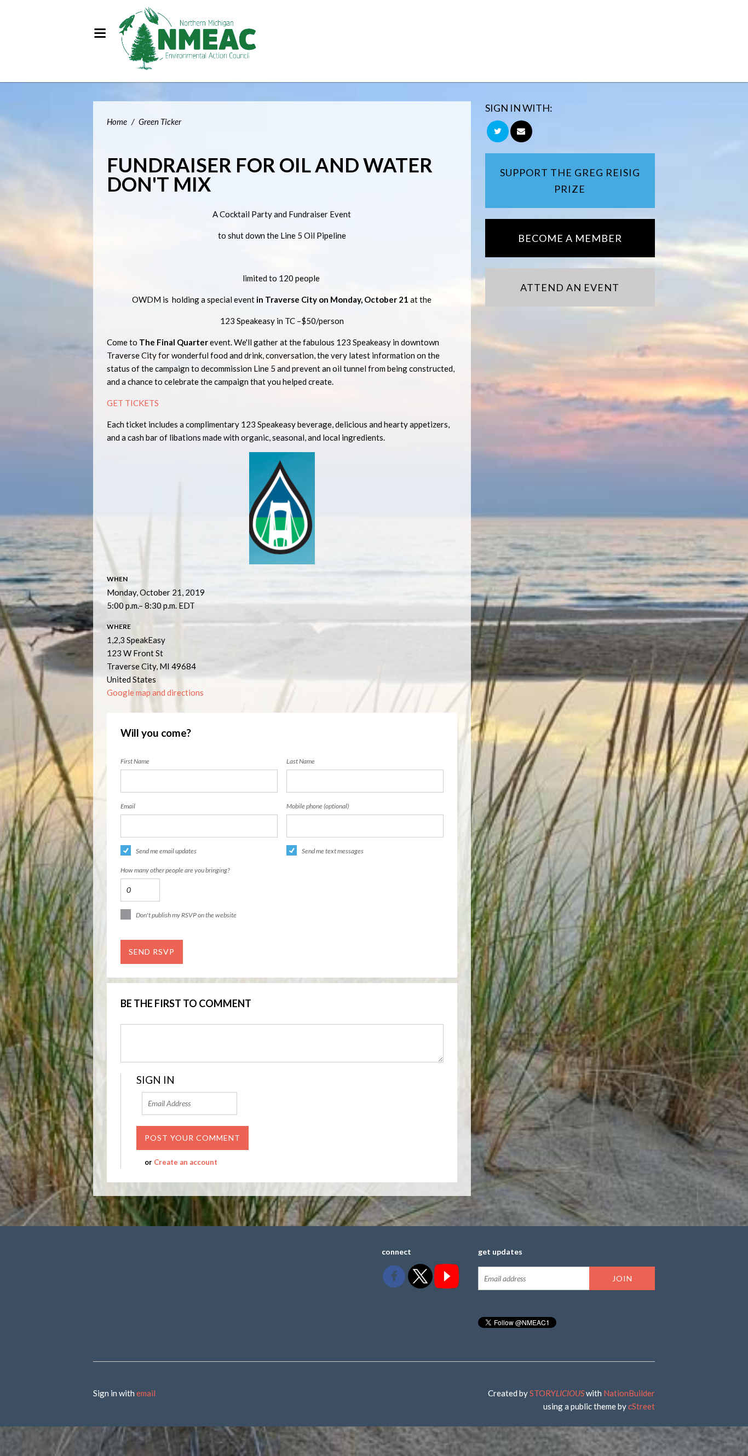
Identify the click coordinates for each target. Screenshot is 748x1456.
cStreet (641, 1406)
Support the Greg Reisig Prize (570, 180)
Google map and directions (155, 692)
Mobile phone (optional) (317, 806)
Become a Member (570, 238)
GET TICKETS (133, 403)
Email (127, 806)
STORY (557, 1393)
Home (117, 121)
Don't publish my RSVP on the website (186, 915)
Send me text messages (333, 851)
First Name (134, 761)
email (146, 1393)
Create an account (185, 1162)
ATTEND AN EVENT (569, 287)
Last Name (300, 761)
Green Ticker (160, 121)
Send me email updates (166, 851)
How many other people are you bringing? (174, 870)
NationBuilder (629, 1393)
